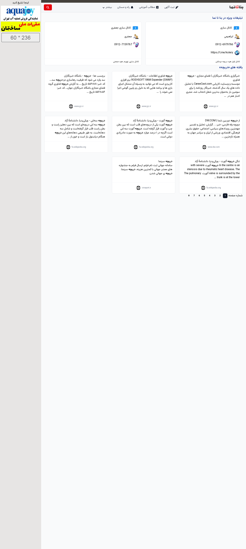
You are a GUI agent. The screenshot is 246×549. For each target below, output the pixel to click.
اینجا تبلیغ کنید (20, 3)
